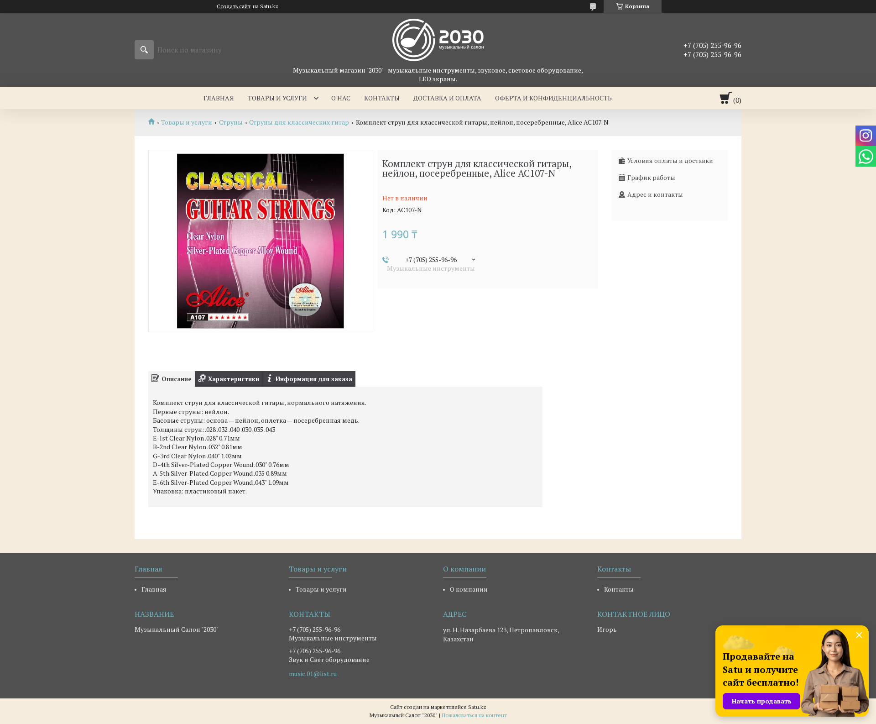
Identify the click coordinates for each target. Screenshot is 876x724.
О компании (469, 589)
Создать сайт (233, 6)
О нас (340, 98)
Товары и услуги (277, 98)
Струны (231, 122)
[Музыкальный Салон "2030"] (438, 39)
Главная (218, 98)
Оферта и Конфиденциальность (553, 98)
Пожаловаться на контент (474, 715)
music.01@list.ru (313, 674)
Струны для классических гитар (299, 122)
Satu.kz (477, 706)
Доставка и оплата (447, 98)
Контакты (382, 98)
